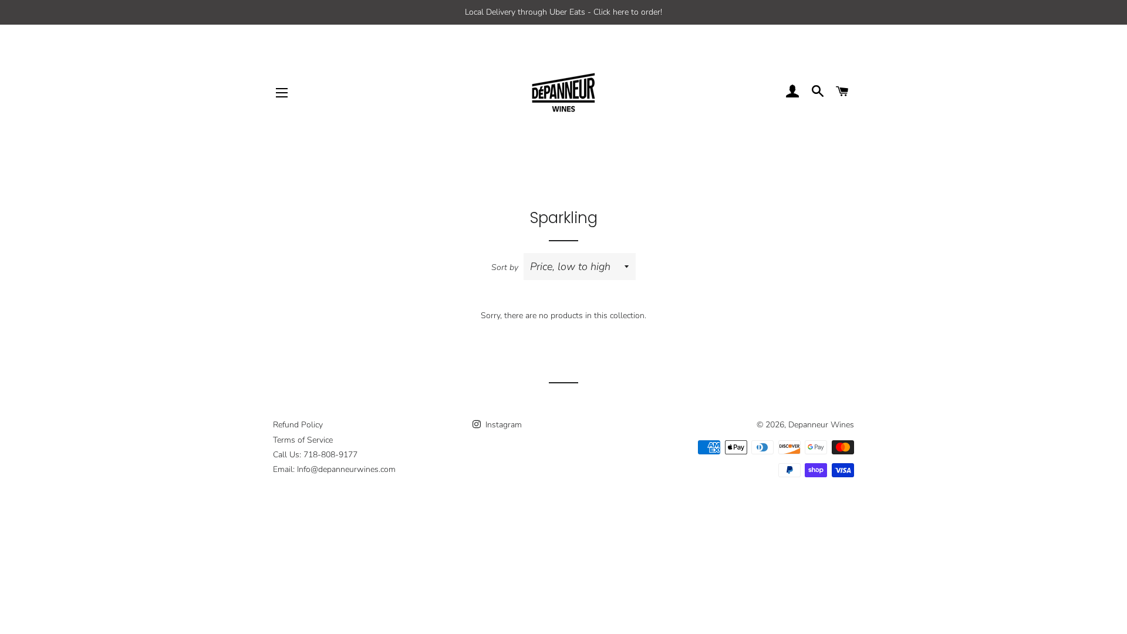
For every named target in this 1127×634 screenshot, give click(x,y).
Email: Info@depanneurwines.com (334, 469)
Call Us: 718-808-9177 (315, 454)
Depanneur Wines (821, 424)
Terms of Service (303, 440)
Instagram (502, 424)
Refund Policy (298, 424)
